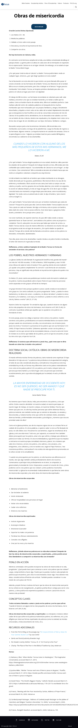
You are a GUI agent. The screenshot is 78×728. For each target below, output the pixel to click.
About (70, 726)
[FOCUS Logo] (5, 4)
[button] (76, 7)
